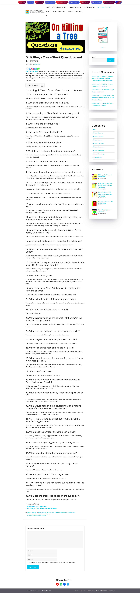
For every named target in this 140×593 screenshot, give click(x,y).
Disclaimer (111, 590)
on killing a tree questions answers (63, 512)
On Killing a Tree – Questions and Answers (42, 508)
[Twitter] (35, 69)
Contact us (83, 590)
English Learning (98, 136)
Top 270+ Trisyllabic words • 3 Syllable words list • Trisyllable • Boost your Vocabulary (102, 78)
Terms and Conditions (102, 590)
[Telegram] (30, 69)
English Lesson (97, 140)
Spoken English (89, 7)
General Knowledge (74, 11)
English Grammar (75, 7)
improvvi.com (36, 11)
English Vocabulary (59, 7)
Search (94, 57)
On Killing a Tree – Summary (37, 506)
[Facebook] (27, 69)
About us (76, 590)
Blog (47, 11)
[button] (46, 16)
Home (48, 7)
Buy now (103, 47)
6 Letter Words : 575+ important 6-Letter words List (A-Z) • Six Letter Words (103, 98)
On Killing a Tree (32, 71)
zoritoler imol (95, 76)
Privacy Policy (91, 590)
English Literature (104, 7)
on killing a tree (50, 512)
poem (73, 512)
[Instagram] (32, 69)
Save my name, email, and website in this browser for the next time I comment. (52, 562)
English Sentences (58, 11)
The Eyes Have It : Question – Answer (36, 515)
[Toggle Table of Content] (41, 85)
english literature (42, 512)
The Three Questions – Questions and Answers (38, 514)
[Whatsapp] (38, 69)
